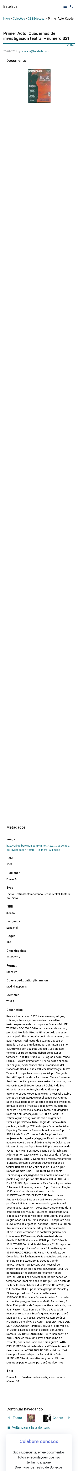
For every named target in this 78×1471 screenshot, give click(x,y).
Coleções (19, 18)
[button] (72, 6)
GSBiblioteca (36, 18)
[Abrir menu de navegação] (65, 6)
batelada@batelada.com (35, 51)
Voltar (71, 45)
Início (6, 18)
